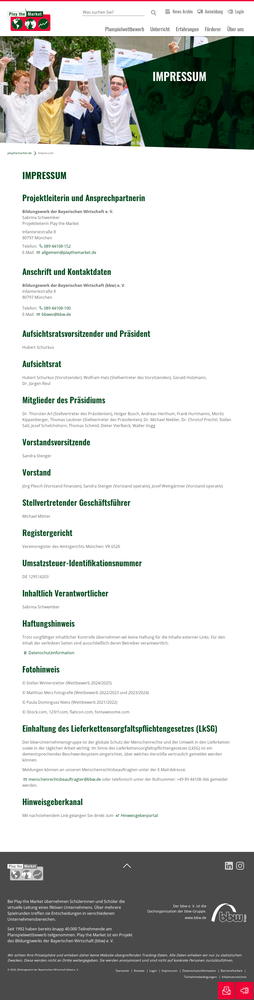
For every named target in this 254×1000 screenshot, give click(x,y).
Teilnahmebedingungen (200, 977)
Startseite (122, 971)
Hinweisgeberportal (139, 815)
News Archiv (183, 11)
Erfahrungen (187, 29)
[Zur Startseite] (25, 18)
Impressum (169, 971)
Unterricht (160, 29)
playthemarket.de (19, 153)
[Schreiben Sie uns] (226, 990)
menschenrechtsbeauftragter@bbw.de (65, 779)
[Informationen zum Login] (244, 990)
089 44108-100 (57, 308)
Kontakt (139, 971)
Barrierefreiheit (231, 971)
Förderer (213, 29)
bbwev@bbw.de (56, 314)
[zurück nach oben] (127, 866)
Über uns (235, 29)
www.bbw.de (195, 917)
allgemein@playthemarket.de (69, 252)
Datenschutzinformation (51, 652)
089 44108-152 (57, 246)
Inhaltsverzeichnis (234, 977)
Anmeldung (214, 11)
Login (239, 11)
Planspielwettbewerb (124, 29)
